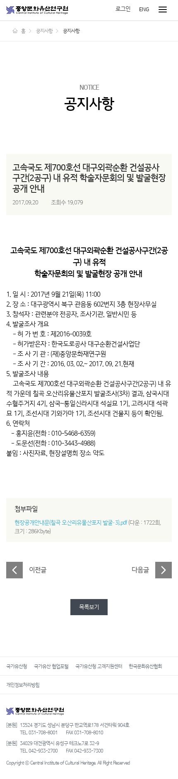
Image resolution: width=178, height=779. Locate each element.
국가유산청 (16, 666)
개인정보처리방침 (22, 685)
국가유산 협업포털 (51, 666)
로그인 (122, 8)
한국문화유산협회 (145, 666)
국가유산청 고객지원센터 (98, 666)
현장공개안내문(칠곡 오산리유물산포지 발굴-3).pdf (70, 522)
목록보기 (89, 607)
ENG (144, 9)
